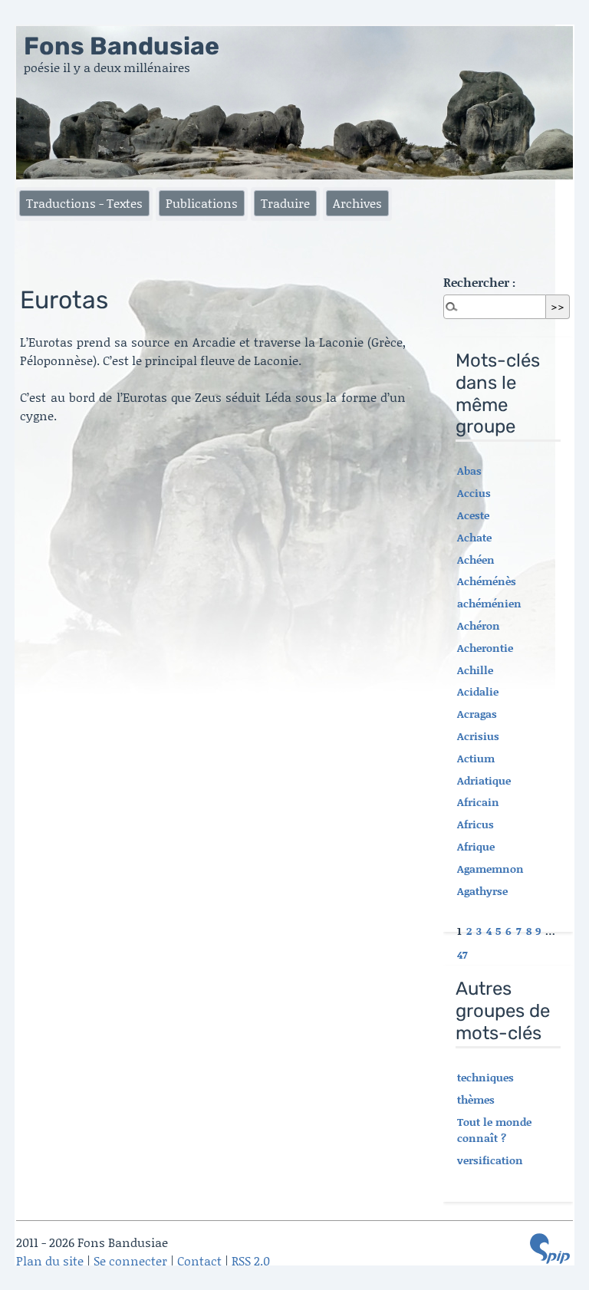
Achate (474, 537)
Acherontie (485, 648)
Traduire (285, 203)
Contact (199, 1260)
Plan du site (50, 1260)
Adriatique (484, 780)
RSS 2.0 (251, 1260)
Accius (474, 493)
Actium (476, 758)
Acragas (477, 714)
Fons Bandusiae (121, 46)
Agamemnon (490, 869)
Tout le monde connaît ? (494, 1130)
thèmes (476, 1099)
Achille (475, 670)
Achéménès (486, 581)
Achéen (476, 559)
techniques (485, 1077)
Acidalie (478, 691)
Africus (475, 824)
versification (490, 1160)
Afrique (476, 846)
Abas (469, 470)
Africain (478, 802)
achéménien (489, 603)
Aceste (473, 515)
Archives (357, 203)
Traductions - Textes (84, 203)
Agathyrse (482, 891)
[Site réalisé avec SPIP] (550, 1248)
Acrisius (478, 736)
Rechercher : (479, 282)
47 (462, 954)
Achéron (478, 625)
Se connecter (130, 1260)
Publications (202, 203)
